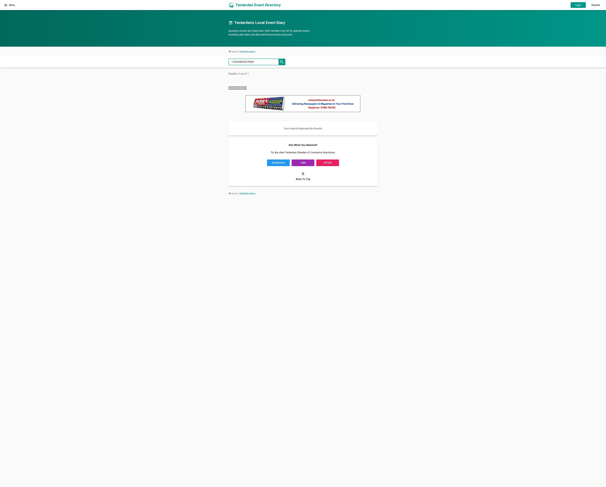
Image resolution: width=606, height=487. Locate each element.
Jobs (303, 163)
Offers (328, 163)
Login (578, 5)
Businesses (278, 163)
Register (595, 5)
